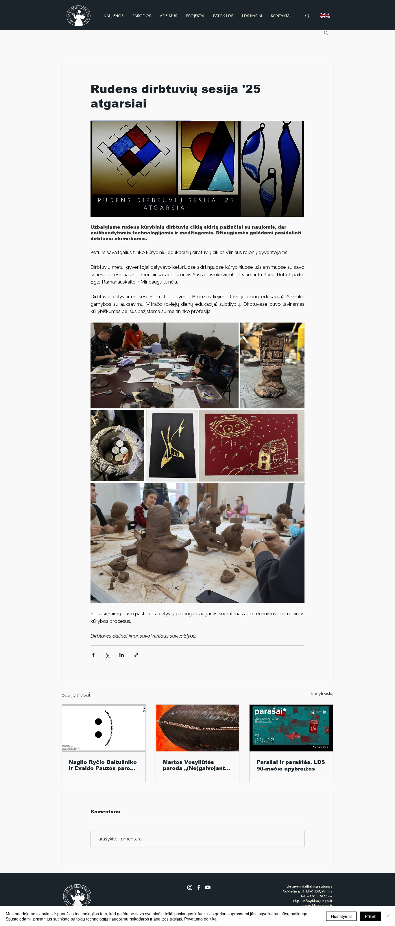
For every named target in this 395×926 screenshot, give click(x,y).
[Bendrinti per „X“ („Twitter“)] (107, 655)
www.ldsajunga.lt (317, 906)
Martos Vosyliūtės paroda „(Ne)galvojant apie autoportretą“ (194, 765)
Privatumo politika (200, 919)
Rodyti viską (322, 693)
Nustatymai (341, 916)
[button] (326, 32)
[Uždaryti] (388, 916)
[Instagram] (190, 887)
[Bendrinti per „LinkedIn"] (121, 655)
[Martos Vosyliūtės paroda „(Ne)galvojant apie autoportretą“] (197, 728)
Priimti (370, 916)
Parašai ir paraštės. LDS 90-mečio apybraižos (290, 765)
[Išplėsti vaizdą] (165, 365)
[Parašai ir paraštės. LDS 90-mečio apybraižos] (291, 728)
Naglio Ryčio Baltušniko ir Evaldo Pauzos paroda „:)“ (103, 765)
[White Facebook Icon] (198, 887)
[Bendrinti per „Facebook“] (93, 655)
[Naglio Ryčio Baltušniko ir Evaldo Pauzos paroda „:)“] (103, 728)
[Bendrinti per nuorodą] (136, 655)
